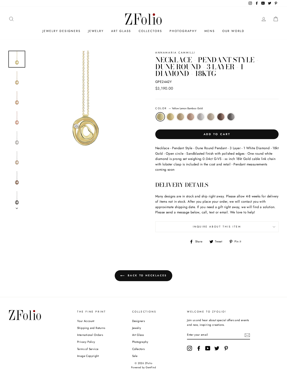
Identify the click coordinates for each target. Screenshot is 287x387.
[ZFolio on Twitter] (216, 348)
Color (179, 108)
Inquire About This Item (217, 227)
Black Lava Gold (231, 117)
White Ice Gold (200, 117)
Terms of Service (87, 349)
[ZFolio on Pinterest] (226, 348)
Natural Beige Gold (211, 117)
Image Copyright (88, 356)
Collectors (150, 31)
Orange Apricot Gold (180, 117)
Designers (138, 321)
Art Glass (121, 31)
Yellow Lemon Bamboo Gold (160, 117)
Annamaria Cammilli (175, 53)
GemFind (151, 367)
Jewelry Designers (61, 31)
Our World (233, 31)
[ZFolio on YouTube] (207, 348)
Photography (183, 31)
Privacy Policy (86, 342)
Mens (209, 31)
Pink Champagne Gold (190, 117)
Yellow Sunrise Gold (170, 117)
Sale (135, 356)
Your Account (85, 321)
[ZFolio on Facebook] (198, 348)
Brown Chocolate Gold (221, 117)
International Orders (90, 335)
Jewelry (96, 31)
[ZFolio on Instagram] (189, 348)
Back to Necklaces (146, 275)
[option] (84, 107)
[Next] (16, 207)
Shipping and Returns (91, 328)
